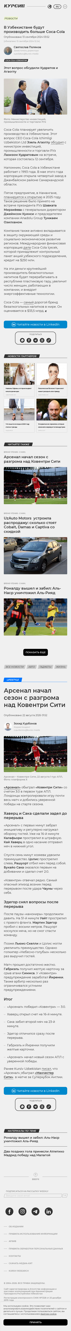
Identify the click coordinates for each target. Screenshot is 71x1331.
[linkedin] (48, 1211)
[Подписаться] (65, 1195)
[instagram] (22, 1211)
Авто (31, 666)
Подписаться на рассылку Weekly (27, 1191)
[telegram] (35, 1211)
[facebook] (9, 1211)
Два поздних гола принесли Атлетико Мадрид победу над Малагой (34, 1153)
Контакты (15, 1256)
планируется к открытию (23, 197)
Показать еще (36, 652)
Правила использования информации (33, 1234)
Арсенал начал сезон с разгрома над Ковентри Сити (32, 459)
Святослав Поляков (27, 47)
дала (27, 247)
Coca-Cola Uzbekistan (16, 60)
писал (46, 1069)
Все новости (14, 666)
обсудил (57, 142)
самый (29, 302)
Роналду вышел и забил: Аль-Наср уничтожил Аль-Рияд (32, 590)
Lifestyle (12, 679)
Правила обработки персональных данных (36, 1249)
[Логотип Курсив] (14, 5)
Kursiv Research (19, 1271)
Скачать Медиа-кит (20, 1263)
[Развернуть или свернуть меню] (65, 6)
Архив (12, 1241)
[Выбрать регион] (50, 6)
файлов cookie (48, 1314)
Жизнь (61, 666)
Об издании (16, 1226)
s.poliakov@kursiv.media (26, 53)
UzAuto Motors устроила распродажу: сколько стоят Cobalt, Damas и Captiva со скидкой (30, 525)
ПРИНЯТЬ (36, 1322)
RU (57, 6)
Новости (10, 18)
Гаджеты (45, 666)
